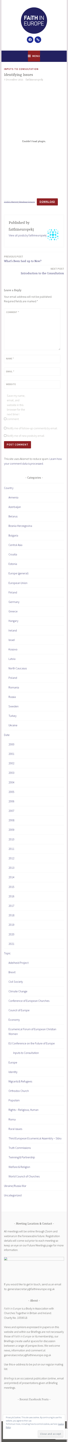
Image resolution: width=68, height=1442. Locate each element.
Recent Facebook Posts (34, 1399)
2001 (11, 754)
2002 (11, 763)
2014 (11, 877)
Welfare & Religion (19, 1167)
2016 (11, 896)
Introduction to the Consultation (42, 271)
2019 (11, 924)
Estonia (13, 564)
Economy (14, 1019)
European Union (18, 583)
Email (10, 371)
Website (11, 384)
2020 (11, 934)
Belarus (13, 516)
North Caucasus (18, 668)
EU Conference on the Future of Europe (32, 1043)
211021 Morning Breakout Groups (19, 201)
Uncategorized (13, 1195)
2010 (11, 839)
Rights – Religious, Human (23, 1110)
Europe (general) (18, 573)
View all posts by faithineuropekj (27, 235)
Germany (14, 602)
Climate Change (18, 991)
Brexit (12, 972)
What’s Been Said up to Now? (23, 259)
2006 (11, 801)
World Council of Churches (24, 1176)
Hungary (13, 621)
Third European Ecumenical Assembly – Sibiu (35, 1138)
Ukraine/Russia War (15, 1186)
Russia (12, 697)
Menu (36, 56)
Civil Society (16, 981)
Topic (7, 953)
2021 (11, 944)
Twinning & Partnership (22, 1157)
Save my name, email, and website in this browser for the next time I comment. (16, 407)
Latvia (12, 659)
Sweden (13, 706)
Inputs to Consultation (21, 69)
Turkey (13, 716)
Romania (14, 687)
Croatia (13, 554)
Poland (13, 678)
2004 (11, 782)
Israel (12, 640)
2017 (11, 906)
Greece (13, 611)
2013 (11, 867)
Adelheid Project (18, 962)
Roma (12, 1119)
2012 (11, 858)
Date (7, 735)
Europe (13, 1062)
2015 (11, 887)
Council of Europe (19, 1010)
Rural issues (15, 1129)
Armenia (13, 497)
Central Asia (15, 545)
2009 (11, 829)
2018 (11, 915)
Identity (13, 1072)
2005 (11, 792)
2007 (11, 811)
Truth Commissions (20, 1148)
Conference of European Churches (29, 1001)
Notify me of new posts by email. (26, 435)
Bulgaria (13, 535)
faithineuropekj (34, 79)
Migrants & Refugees (20, 1081)
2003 (11, 773)
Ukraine (13, 725)
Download (47, 201)
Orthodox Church (19, 1091)
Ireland (13, 630)
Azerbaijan (15, 507)
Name (10, 358)
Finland (13, 592)
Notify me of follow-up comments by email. (32, 428)
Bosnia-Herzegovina (20, 526)
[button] (34, 20)
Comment (12, 312)
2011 (11, 849)
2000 (11, 744)
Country (8, 488)
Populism (14, 1100)
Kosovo (13, 649)
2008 (11, 820)
